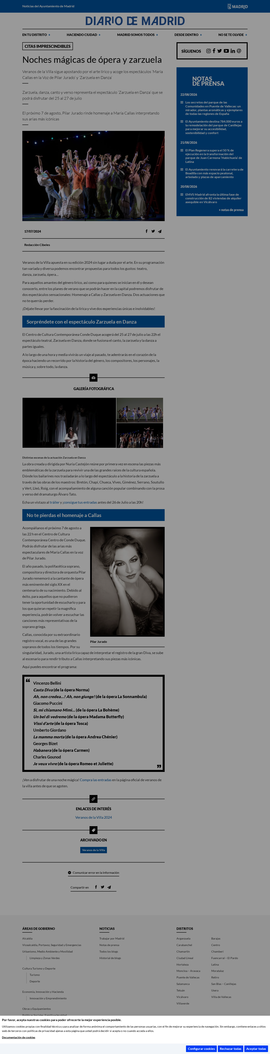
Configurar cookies (201, 1048)
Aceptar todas (256, 1048)
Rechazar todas (230, 1048)
